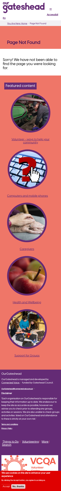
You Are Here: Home (17, 23)
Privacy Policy (6, 428)
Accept (6, 486)
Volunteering (30, 441)
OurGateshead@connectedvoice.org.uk (17, 389)
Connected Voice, (10, 383)
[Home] (25, 7)
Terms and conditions (9, 424)
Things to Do (11, 441)
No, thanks (18, 486)
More (45, 441)
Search (6, 444)
